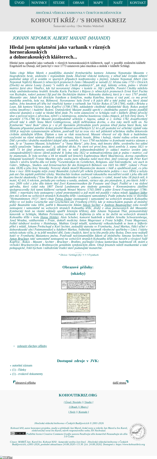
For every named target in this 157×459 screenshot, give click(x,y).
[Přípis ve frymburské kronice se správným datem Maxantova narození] (78, 302)
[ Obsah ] (74, 407)
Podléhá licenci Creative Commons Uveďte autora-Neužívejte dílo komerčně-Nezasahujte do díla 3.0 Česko (77, 435)
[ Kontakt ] (83, 412)
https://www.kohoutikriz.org (130, 444)
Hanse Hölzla (49, 217)
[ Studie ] (88, 402)
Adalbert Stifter (138, 192)
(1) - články (19, 369)
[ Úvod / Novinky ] (73, 402)
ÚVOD (19, 3)
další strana (119, 382)
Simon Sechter (92, 205)
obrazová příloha (25, 382)
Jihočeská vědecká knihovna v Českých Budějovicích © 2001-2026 (69, 423)
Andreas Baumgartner (118, 205)
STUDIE (59, 3)
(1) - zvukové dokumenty (27, 373)
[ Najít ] (72, 412)
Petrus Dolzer (63, 198)
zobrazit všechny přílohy (32, 346)
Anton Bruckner (19, 238)
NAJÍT (118, 3)
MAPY (98, 3)
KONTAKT (138, 3)
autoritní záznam (22, 365)
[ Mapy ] (83, 407)
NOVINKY (39, 3)
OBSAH (78, 3)
